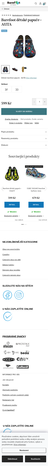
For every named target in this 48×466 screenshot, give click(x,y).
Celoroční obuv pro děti (11, 259)
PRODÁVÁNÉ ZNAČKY (14, 336)
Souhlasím (35, 459)
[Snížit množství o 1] (34, 101)
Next (46, 188)
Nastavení (24, 450)
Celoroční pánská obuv (11, 275)
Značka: (11, 119)
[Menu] (3, 3)
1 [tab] (22, 224)
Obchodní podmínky (10, 390)
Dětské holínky (8, 264)
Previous (2, 188)
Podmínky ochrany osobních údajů (15, 395)
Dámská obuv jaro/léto (11, 270)
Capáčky (5, 254)
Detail (12, 204)
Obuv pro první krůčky (11, 249)
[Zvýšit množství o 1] (45, 101)
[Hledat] (36, 3)
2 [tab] (25, 224)
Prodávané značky (9, 405)
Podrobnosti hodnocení (32, 15)
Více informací (20, 444)
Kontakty (5, 385)
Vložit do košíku (24, 111)
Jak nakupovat (7, 380)
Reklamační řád (8, 400)
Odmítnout (12, 459)
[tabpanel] (12, 191)
